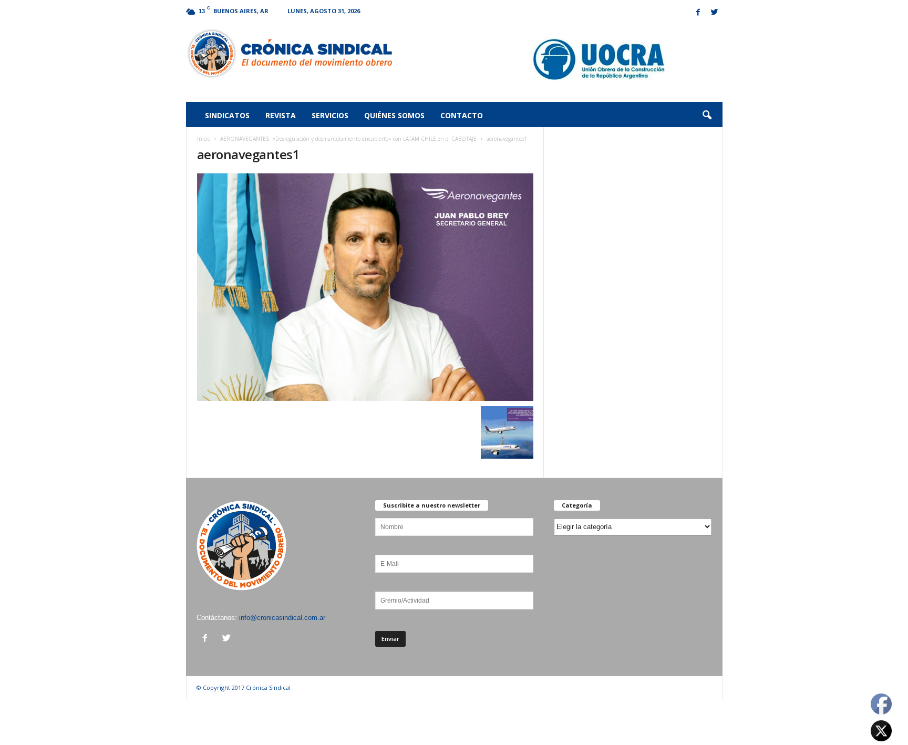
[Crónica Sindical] (289, 53)
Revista (280, 115)
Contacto (461, 115)
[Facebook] (698, 12)
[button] (706, 115)
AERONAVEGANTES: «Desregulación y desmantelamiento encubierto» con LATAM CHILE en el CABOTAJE (348, 138)
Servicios (330, 115)
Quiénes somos (394, 115)
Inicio (203, 138)
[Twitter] (714, 12)
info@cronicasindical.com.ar (282, 618)
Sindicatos (227, 115)
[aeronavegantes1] (365, 287)
